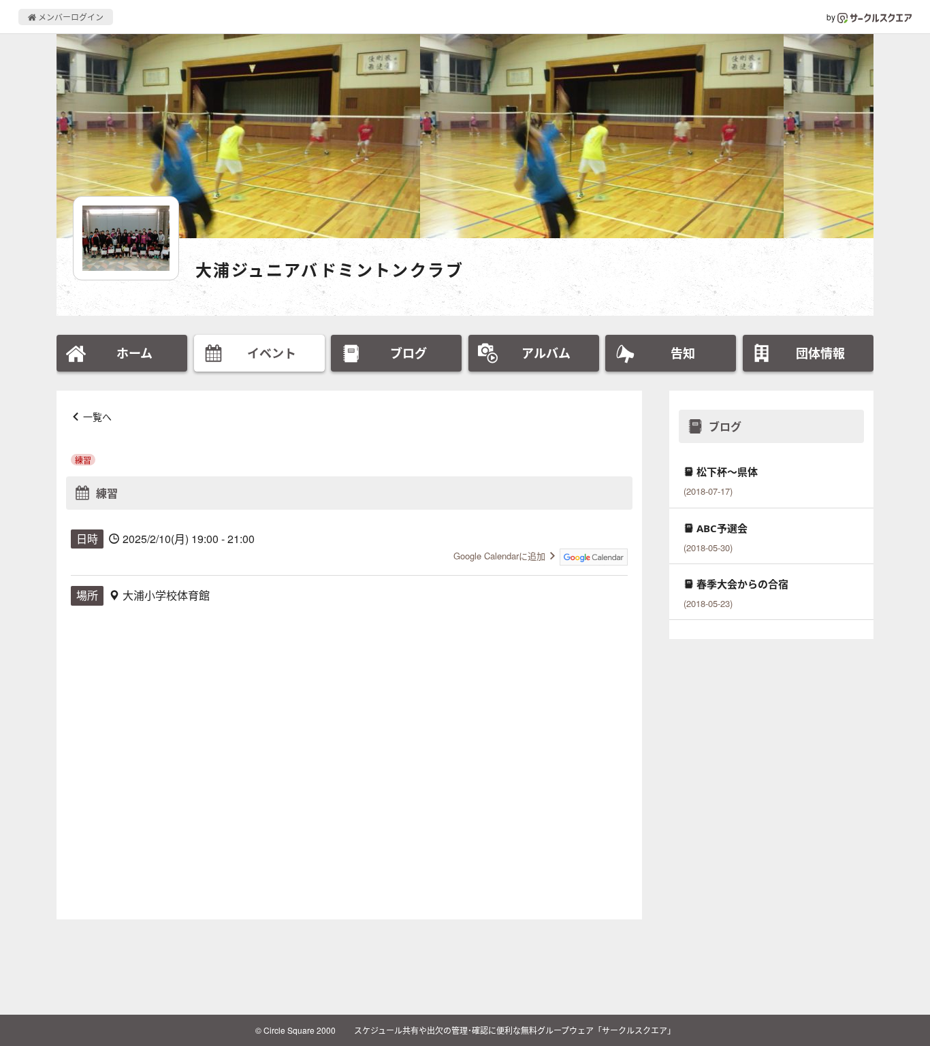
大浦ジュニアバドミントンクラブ (329, 270)
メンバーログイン (69, 16)
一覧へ (97, 416)
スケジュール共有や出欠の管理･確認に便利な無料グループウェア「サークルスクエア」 (514, 1030)
